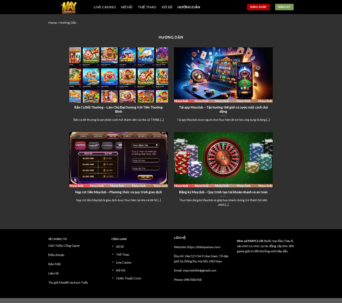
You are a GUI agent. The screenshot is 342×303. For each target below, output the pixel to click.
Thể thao (147, 7)
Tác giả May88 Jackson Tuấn (68, 282)
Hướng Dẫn (189, 7)
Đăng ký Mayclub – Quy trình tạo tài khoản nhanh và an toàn (223, 192)
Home (52, 22)
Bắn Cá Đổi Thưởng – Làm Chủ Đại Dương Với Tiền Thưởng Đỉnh (118, 109)
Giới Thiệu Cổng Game (64, 245)
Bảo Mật (54, 264)
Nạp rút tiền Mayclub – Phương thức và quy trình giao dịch (118, 192)
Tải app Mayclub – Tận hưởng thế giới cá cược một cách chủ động (223, 109)
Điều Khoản (56, 255)
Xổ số (167, 7)
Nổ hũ (127, 7)
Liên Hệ (53, 273)
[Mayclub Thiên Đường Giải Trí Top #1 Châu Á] (68, 7)
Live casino (105, 7)
